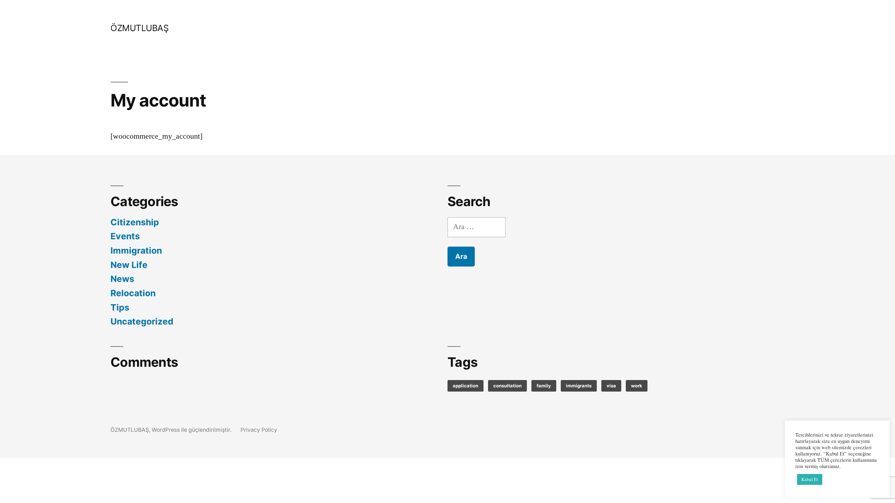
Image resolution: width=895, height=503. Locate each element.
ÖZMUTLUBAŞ (139, 28)
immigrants (579, 385)
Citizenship (134, 222)
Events (125, 236)
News (122, 279)
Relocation (133, 293)
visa (611, 385)
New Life (129, 265)
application (465, 385)
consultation (507, 385)
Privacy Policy (259, 430)
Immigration (136, 250)
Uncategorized (141, 321)
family (544, 385)
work (636, 385)
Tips (119, 307)
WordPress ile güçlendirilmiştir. (192, 430)
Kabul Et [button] (809, 479)
